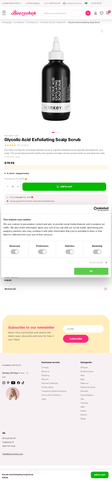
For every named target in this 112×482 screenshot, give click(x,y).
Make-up (84, 383)
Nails (82, 407)
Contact (45, 367)
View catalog (4, 12)
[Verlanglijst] (101, 31)
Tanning (84, 403)
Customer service (50, 362)
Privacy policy (47, 387)
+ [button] (18, 186)
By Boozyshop (86, 371)
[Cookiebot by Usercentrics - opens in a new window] (96, 209)
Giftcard (84, 367)
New (82, 375)
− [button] (7, 186)
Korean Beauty (86, 395)
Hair (82, 399)
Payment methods (49, 383)
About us (45, 371)
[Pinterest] (8, 382)
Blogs (83, 418)
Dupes (83, 411)
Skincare (84, 391)
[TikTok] (23, 382)
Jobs (43, 399)
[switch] (42, 251)
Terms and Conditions (51, 395)
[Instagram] (3, 382)
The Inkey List (32, 22)
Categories (86, 362)
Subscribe (76, 338)
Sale (82, 379)
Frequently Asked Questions (53, 391)
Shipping (45, 375)
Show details (96, 262)
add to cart (99, 475)
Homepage (7, 22)
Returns (45, 379)
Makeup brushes (87, 387)
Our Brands (19, 22)
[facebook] (18, 382)
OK (91, 271)
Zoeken (88, 13)
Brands (83, 414)
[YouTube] (13, 382)
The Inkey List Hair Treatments (53, 22)
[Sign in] (95, 13)
